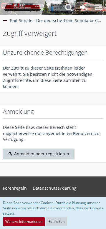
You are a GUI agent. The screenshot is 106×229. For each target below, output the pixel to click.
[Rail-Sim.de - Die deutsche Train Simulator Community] (22, 7)
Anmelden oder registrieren (41, 153)
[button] (98, 7)
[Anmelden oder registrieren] (84, 7)
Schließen (56, 221)
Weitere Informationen (23, 221)
